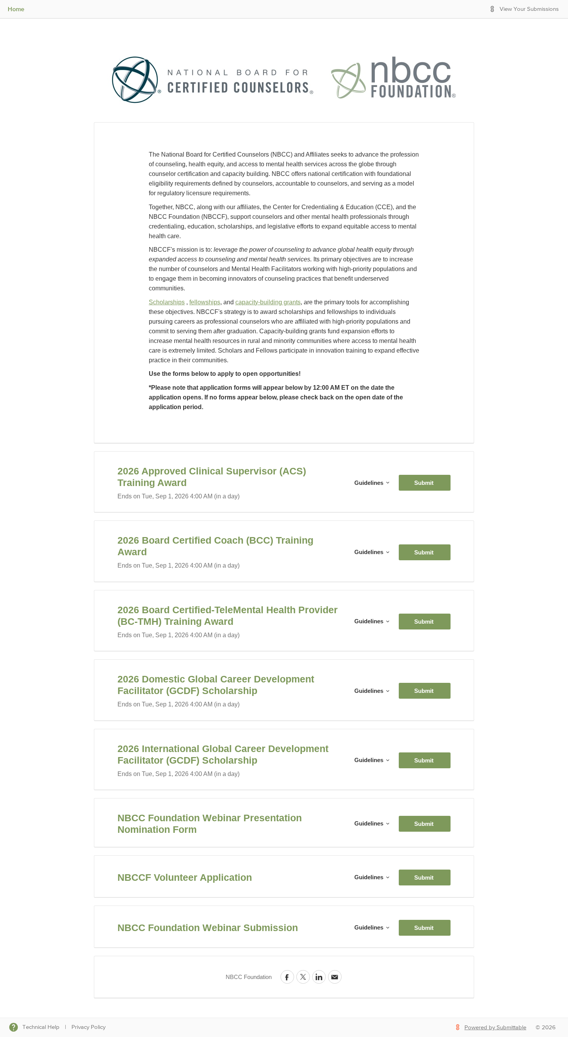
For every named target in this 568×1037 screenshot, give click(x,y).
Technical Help (41, 1027)
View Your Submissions (529, 9)
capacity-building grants (268, 302)
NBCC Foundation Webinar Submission (207, 927)
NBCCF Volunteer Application (184, 877)
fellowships (204, 302)
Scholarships (167, 302)
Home (16, 8)
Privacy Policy (88, 1027)
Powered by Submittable (495, 1027)
